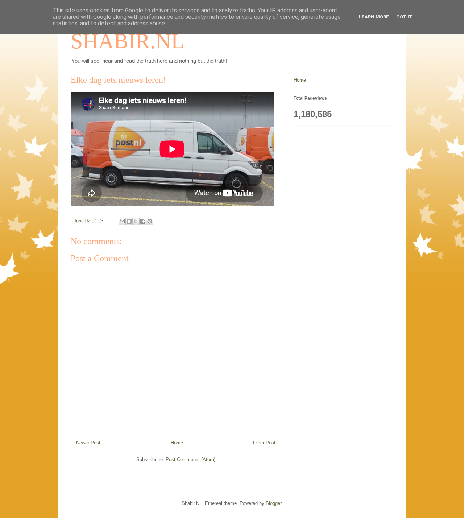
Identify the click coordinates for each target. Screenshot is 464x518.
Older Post (264, 442)
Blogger (273, 503)
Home (177, 442)
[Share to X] (136, 221)
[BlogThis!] (129, 221)
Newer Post (88, 442)
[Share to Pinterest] (149, 221)
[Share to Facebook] (142, 221)
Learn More (374, 17)
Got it (404, 17)
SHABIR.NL (128, 41)
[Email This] (122, 221)
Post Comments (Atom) (190, 459)
